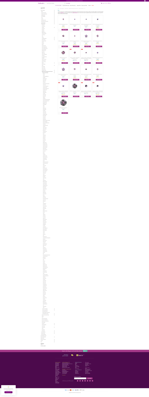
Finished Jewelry (43, 22)
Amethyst (44, 269)
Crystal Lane (43, 34)
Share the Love (76, 372)
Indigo (43, 105)
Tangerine (44, 214)
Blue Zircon (44, 130)
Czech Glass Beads (57, 371)
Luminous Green (45, 159)
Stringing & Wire (43, 15)
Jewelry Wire (56, 374)
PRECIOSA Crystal (44, 70)
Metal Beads (56, 379)
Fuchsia (44, 262)
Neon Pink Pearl (45, 240)
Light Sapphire (44, 92)
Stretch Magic (43, 322)
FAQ (75, 364)
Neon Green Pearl (45, 149)
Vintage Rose (44, 203)
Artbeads (43, 27)
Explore (86, 368)
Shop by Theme (43, 333)
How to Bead (68, 3)
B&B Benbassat (44, 32)
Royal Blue (44, 110)
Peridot (44, 153)
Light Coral (44, 218)
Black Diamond (44, 302)
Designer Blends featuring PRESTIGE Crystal (67, 363)
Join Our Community (87, 372)
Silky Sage (44, 138)
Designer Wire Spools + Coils (65, 365)
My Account (87, 362)
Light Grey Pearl (45, 290)
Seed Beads (56, 381)
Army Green (44, 116)
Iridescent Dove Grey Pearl (46, 83)
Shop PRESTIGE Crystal (66, 5)
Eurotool (43, 43)
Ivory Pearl (44, 82)
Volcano (44, 231)
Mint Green (44, 137)
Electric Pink (44, 241)
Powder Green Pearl (45, 163)
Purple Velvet (44, 278)
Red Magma (44, 224)
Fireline (43, 44)
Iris (43, 253)
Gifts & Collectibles (43, 334)
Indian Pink (44, 247)
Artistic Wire (43, 28)
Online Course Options (87, 373)
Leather (56, 377)
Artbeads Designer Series (66, 362)
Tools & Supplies (43, 16)
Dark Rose (44, 263)
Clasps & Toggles (57, 369)
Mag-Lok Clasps (44, 61)
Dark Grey (44, 296)
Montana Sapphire (45, 121)
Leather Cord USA (44, 59)
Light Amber (44, 220)
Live (93, 5)
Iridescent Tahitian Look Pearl (46, 120)
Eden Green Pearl (45, 147)
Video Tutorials (87, 371)
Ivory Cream (44, 197)
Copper (44, 209)
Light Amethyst (75, 12)
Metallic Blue (44, 119)
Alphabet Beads (57, 365)
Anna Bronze (43, 26)
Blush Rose (44, 257)
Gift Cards (76, 365)
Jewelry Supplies (43, 10)
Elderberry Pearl (45, 264)
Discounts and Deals (84, 5)
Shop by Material (57, 363)
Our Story (76, 370)
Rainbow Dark (44, 306)
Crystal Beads (63, 369)
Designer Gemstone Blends (65, 364)
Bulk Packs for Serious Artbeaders (66, 367)
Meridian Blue (44, 109)
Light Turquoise (45, 127)
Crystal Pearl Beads (64, 373)
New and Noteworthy (73, 5)
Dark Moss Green (45, 143)
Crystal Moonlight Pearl (45, 76)
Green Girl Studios (44, 49)
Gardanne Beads (44, 45)
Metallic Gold (44, 192)
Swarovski (63, 375)
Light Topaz (44, 175)
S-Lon (42, 317)
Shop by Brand (43, 23)
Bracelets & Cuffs (57, 367)
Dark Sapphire (44, 104)
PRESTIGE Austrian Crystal (66, 369)
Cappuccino (44, 180)
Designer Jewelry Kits (64, 366)
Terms (75, 367)
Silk (43, 202)
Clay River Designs (44, 33)
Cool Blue (44, 93)
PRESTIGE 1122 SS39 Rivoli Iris (63, 57)
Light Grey (44, 196)
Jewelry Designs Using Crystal (46, 312)
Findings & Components (58, 372)
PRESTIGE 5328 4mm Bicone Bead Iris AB (97, 57)
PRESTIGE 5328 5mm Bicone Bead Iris (97, 74)
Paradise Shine (45, 284)
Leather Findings (57, 378)
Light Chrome (44, 289)
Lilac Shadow (44, 280)
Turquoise (44, 126)
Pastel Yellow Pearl (45, 169)
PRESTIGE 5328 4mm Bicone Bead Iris (63, 24)
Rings (56, 380)
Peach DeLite (44, 208)
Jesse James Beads (44, 54)
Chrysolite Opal (45, 158)
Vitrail (43, 307)
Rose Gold (44, 191)
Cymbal (43, 37)
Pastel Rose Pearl (45, 251)
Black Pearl (44, 301)
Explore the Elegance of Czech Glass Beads (72, 351)
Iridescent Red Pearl (45, 267)
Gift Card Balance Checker (88, 363)
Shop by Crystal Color (45, 72)
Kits (55, 376)
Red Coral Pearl (45, 230)
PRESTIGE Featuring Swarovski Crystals (47, 71)
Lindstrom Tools (44, 60)
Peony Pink (44, 258)
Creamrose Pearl (45, 87)
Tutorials (89, 5)
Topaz (43, 213)
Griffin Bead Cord (44, 50)
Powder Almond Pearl (45, 198)
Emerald (44, 141)
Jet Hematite (44, 300)
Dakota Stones (43, 39)
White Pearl (44, 81)
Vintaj (42, 328)
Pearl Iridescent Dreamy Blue (46, 99)
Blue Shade (44, 132)
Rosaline (44, 252)
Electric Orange (45, 219)
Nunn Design (43, 66)
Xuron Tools (43, 329)
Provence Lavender (45, 274)
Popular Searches (77, 368)
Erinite (43, 152)
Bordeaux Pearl (45, 236)
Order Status (86, 364)
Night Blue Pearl (45, 103)
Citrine (44, 174)
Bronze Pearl (44, 187)
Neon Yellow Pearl (45, 170)
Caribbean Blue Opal (45, 125)
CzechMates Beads (44, 38)
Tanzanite (44, 279)
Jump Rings (56, 375)
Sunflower (44, 176)
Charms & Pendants (43, 12)
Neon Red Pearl (45, 229)
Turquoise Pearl (45, 131)
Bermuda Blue (44, 115)
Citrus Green (44, 165)
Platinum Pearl (44, 186)
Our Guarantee (76, 371)
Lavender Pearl (45, 285)
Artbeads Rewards (87, 365)
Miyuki (42, 65)
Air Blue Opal (44, 94)
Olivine (44, 164)
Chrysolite (44, 154)
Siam (43, 235)
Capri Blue (44, 98)
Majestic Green (44, 142)
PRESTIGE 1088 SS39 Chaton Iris (63, 107)
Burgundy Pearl (45, 268)
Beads (42, 11)
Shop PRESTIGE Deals (44, 311)
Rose (43, 246)
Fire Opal (44, 225)
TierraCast (43, 323)
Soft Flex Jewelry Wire (44, 318)
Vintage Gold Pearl (45, 185)
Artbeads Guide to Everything (88, 370)
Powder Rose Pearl (45, 256)
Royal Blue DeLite (45, 114)
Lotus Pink (44, 242)
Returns (76, 363)
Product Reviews (77, 373)
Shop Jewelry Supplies (58, 5)
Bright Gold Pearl (45, 181)
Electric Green (44, 148)
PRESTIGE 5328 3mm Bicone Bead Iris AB (75, 24)
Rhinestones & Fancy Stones (44, 21)
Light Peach (44, 207)
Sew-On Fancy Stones (64, 372)
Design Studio (79, 5)
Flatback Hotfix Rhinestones (65, 371)
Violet (43, 273)
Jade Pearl (44, 136)
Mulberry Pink (44, 245)
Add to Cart (65, 29)
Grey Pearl (44, 291)
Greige (44, 295)
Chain (42, 17)
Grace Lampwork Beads (44, 48)
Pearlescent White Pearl (46, 88)
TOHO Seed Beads (44, 324)
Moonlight (44, 77)
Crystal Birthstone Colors (45, 313)
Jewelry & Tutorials (87, 369)
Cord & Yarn (56, 370)
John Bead (43, 55)
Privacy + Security (77, 366)
